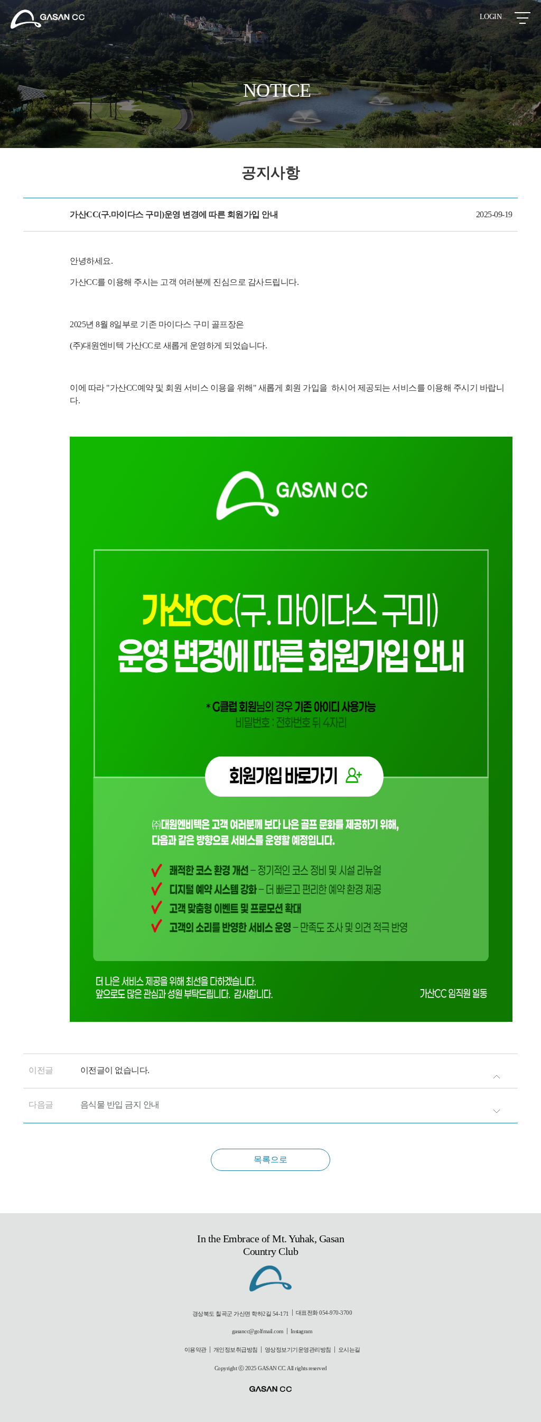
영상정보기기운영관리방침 (298, 1349)
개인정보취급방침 (235, 1349)
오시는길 (349, 1349)
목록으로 (270, 1159)
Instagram (302, 1331)
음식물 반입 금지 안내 (120, 1104)
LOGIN (491, 17)
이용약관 (195, 1349)
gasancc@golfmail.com (258, 1331)
